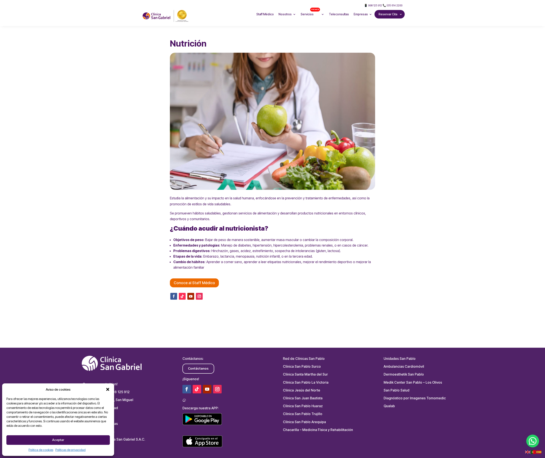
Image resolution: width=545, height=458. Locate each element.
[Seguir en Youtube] (190, 296)
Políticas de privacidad (70, 450)
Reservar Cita (388, 14)
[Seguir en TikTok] (182, 296)
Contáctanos (198, 368)
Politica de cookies (41, 450)
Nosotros (285, 14)
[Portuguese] (533, 452)
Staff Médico (265, 14)
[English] (528, 452)
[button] (108, 389)
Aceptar (58, 440)
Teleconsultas (339, 14)
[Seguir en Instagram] (199, 296)
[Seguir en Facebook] (173, 296)
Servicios (310, 12)
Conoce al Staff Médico (194, 283)
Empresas (361, 14)
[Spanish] (539, 452)
